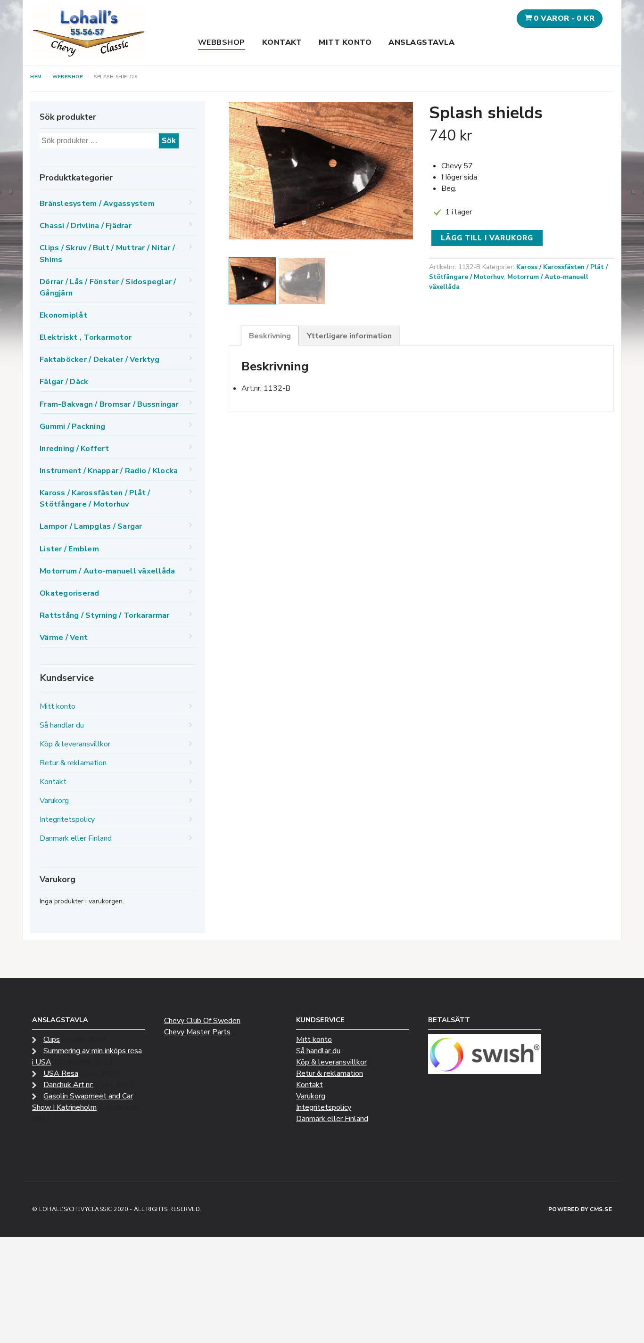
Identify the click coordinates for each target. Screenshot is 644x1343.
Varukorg (54, 800)
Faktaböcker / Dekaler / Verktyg (99, 359)
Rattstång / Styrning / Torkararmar (105, 615)
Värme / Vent (64, 637)
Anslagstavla (421, 42)
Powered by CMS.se (580, 1209)
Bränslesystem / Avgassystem (97, 203)
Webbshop (221, 42)
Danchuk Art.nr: (68, 1085)
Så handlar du (62, 725)
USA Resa (60, 1073)
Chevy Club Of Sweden (202, 1020)
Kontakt (282, 42)
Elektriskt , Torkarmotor (86, 337)
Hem (36, 77)
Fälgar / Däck (64, 382)
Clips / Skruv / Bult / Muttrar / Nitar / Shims (107, 253)
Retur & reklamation (73, 763)
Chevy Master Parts (197, 1032)
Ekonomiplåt (63, 315)
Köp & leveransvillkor (75, 744)
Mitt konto (345, 42)
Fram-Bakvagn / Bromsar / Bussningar (109, 404)
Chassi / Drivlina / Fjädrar (86, 226)
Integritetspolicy (67, 819)
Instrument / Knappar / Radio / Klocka (109, 471)
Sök (169, 141)
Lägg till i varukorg (487, 238)
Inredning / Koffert (74, 448)
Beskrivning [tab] (270, 336)
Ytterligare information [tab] (349, 336)
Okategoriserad (69, 593)
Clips (51, 1039)
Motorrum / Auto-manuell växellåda (107, 571)
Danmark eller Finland (76, 838)
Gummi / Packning (72, 426)
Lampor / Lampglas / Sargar (91, 526)
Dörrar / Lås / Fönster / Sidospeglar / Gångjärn (108, 287)
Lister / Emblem (69, 549)
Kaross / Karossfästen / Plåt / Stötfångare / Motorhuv (95, 498)
